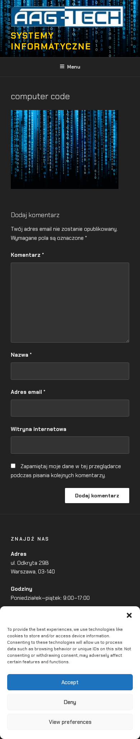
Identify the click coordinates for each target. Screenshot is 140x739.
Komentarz (27, 255)
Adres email (28, 392)
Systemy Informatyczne (51, 41)
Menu (73, 66)
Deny (70, 702)
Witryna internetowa (38, 429)
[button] (129, 615)
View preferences (70, 722)
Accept (70, 682)
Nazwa (21, 354)
